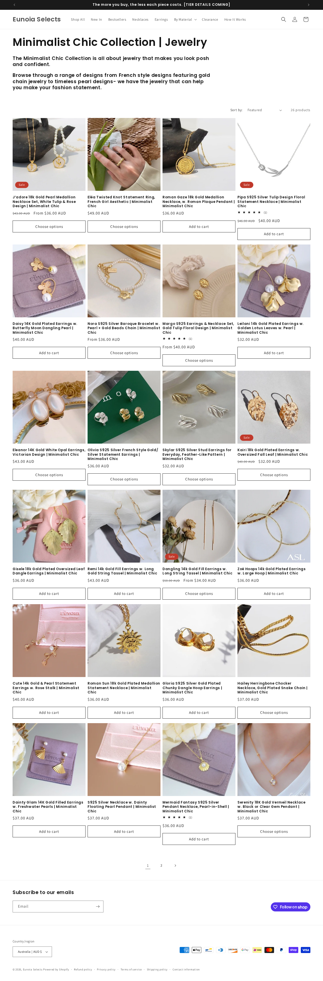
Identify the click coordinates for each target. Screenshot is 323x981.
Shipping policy (157, 969)
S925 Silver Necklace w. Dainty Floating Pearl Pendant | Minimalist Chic (122, 807)
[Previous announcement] (14, 5)
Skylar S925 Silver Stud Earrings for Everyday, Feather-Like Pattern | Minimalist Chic (197, 454)
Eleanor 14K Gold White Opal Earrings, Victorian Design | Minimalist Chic (49, 452)
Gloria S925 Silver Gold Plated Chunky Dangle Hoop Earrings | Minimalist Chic (192, 688)
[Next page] (175, 865)
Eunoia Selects (33, 969)
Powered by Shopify (56, 969)
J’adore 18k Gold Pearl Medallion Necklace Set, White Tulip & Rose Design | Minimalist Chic (44, 201)
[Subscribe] (97, 906)
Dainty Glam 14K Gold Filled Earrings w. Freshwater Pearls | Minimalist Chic (48, 807)
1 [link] (148, 865)
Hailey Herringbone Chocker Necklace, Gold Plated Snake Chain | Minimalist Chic (272, 688)
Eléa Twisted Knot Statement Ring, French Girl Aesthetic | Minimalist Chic (121, 201)
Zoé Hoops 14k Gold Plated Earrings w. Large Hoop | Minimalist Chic (271, 571)
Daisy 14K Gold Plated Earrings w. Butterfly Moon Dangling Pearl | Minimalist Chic (45, 328)
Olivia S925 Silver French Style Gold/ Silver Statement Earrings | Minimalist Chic (123, 454)
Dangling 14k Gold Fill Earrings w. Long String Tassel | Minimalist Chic (198, 571)
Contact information (186, 969)
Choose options (49, 226)
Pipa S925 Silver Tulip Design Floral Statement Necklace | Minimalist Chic (271, 201)
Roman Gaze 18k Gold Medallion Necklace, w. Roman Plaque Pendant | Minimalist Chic (199, 201)
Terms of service (131, 969)
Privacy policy (106, 969)
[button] (185, 19)
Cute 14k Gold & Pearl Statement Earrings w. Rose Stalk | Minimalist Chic (46, 688)
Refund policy (83, 969)
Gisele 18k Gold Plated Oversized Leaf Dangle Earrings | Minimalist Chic (49, 571)
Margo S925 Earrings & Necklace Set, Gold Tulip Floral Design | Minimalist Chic (198, 328)
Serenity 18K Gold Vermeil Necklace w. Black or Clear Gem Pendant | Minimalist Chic (271, 807)
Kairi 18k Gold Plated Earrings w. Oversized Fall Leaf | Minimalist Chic (272, 452)
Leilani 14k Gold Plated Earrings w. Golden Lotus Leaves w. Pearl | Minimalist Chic (270, 328)
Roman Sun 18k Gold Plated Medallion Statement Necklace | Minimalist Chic (124, 688)
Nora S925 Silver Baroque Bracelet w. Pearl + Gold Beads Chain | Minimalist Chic (124, 328)
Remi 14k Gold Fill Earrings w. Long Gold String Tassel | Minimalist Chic (122, 571)
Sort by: (236, 110)
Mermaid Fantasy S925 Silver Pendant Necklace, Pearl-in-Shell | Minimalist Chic (196, 807)
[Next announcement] (308, 5)
